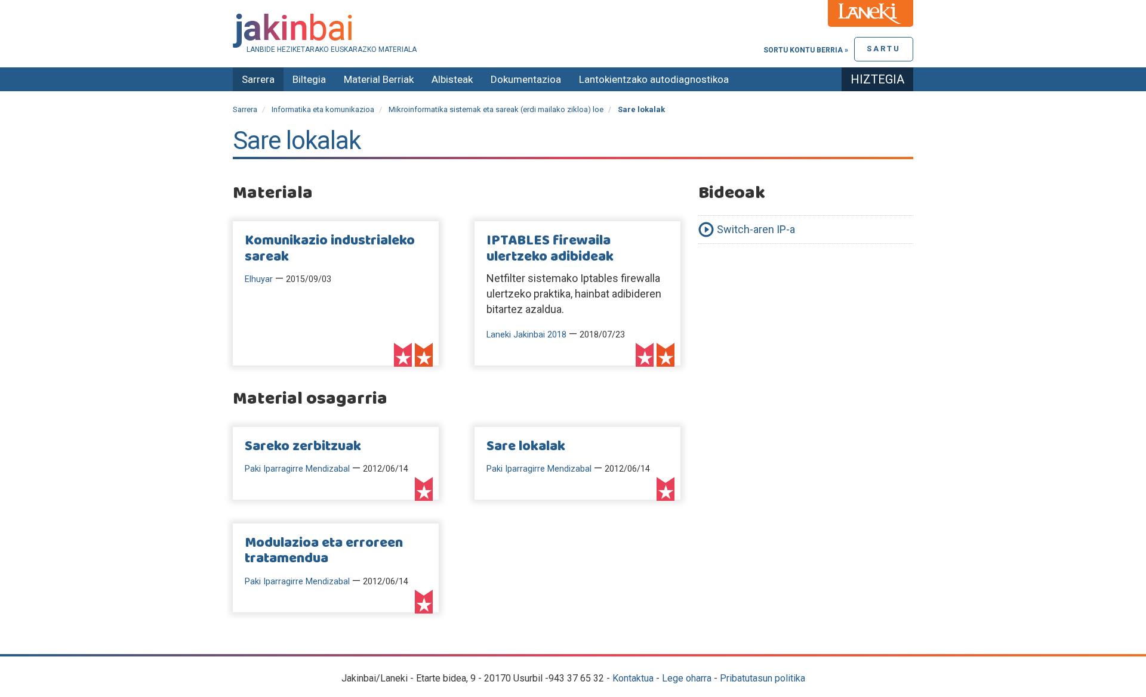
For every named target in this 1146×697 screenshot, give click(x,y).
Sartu (884, 48)
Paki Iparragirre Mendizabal (297, 469)
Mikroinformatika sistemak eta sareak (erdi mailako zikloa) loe (496, 109)
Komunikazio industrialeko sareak (330, 249)
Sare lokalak (525, 446)
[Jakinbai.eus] (573, 31)
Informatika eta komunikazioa (323, 109)
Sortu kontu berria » (805, 50)
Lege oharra (686, 678)
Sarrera (258, 79)
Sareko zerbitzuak (303, 446)
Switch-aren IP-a (756, 229)
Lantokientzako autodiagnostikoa (654, 79)
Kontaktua (633, 678)
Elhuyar (259, 279)
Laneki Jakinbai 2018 (526, 335)
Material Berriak (379, 79)
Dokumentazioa (526, 79)
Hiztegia (877, 79)
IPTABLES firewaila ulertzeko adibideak (550, 249)
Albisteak (452, 79)
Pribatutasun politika (762, 678)
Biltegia (309, 79)
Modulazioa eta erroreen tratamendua (324, 551)
